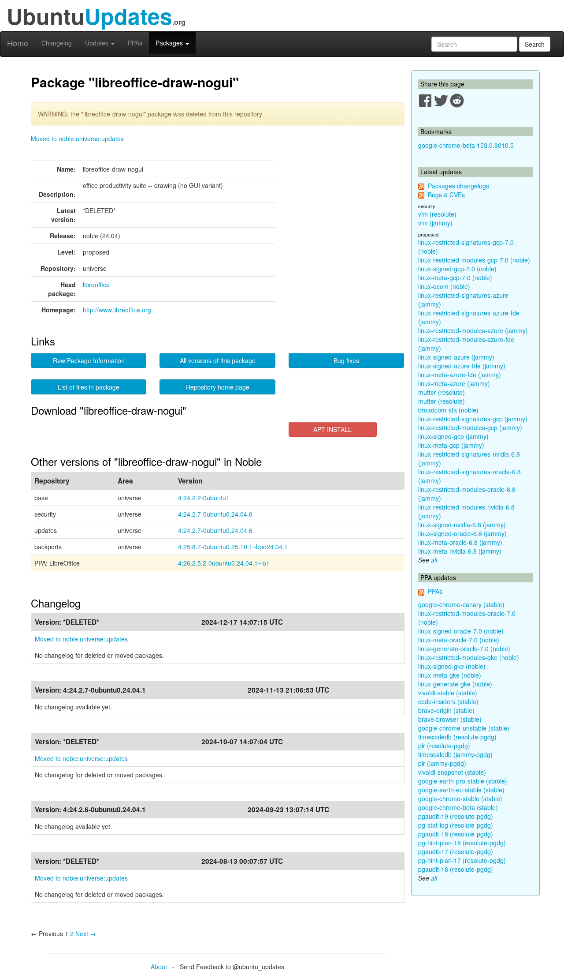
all (434, 559)
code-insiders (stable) (448, 701)
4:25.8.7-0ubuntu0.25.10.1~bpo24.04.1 (233, 546)
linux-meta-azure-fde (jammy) (459, 374)
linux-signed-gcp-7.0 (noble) (457, 268)
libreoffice (96, 284)
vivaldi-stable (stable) (447, 692)
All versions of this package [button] (218, 360)
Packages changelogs (458, 185)
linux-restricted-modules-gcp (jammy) (470, 427)
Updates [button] (97, 42)
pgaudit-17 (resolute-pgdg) (455, 851)
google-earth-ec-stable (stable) (461, 789)
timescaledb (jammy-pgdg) (455, 754)
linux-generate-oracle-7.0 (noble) (464, 648)
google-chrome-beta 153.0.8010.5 (466, 145)
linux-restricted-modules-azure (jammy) (473, 330)
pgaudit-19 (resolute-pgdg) (455, 816)
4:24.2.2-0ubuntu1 (204, 497)
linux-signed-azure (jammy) (456, 356)
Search (535, 44)
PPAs (135, 42)
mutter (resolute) (441, 392)
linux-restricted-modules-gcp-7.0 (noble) (474, 259)
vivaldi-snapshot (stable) (452, 772)
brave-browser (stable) (450, 719)
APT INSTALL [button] (332, 429)
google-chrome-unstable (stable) (463, 728)
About (159, 966)
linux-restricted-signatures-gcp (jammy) (472, 418)
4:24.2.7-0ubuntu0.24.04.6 (215, 514)
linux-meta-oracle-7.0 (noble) (458, 639)
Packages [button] (170, 42)
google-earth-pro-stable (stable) (462, 780)
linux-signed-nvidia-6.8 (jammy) (462, 524)
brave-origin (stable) (446, 710)
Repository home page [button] (217, 386)
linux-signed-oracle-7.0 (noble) (461, 630)
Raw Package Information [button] (89, 360)
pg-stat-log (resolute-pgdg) (455, 825)
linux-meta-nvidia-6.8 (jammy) (459, 551)
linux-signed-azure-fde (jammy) (461, 365)
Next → (85, 933)
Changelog (56, 42)
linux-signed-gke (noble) (452, 666)
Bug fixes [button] (346, 360)
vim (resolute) (437, 214)
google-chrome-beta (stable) (458, 807)
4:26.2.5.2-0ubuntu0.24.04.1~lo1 (224, 563)
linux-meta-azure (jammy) (454, 383)
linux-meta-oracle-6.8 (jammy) (460, 542)
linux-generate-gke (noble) (455, 683)
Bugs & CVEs (446, 194)
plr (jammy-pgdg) (442, 763)
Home (17, 43)
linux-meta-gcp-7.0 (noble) (455, 277)
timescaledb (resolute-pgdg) (457, 736)
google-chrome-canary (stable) (461, 604)
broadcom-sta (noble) (448, 409)
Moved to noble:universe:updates (77, 138)
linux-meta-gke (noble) (449, 675)
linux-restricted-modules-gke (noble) (468, 657)
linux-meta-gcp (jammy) (451, 445)
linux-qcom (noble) (444, 286)
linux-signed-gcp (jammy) (453, 436)
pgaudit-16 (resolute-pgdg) (455, 869)
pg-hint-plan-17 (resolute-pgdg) (462, 860)
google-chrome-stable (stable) (460, 798)
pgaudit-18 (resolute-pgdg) (455, 833)
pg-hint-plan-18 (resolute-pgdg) (462, 842)
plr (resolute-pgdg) (444, 745)
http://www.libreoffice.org (117, 309)
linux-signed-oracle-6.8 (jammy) (462, 533)
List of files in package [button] (88, 386)
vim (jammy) (435, 222)
